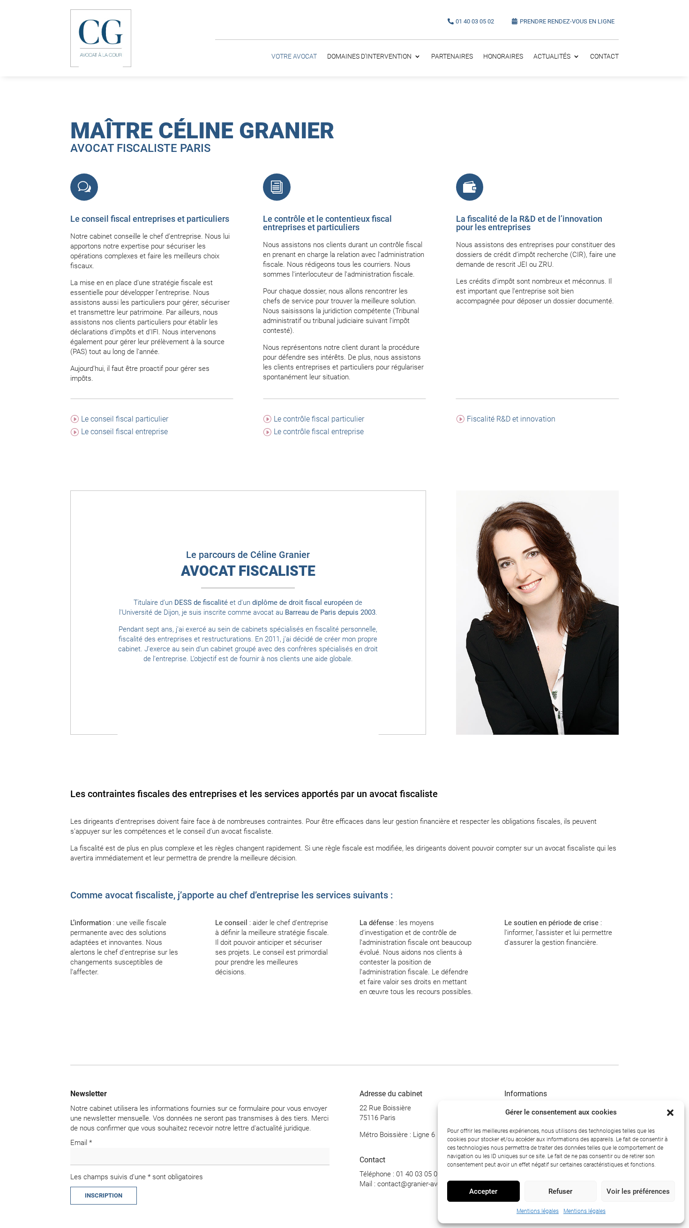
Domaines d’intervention (369, 56)
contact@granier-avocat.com (421, 1184)
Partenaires (452, 56)
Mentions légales (538, 1211)
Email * (81, 1142)
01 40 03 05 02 (475, 21)
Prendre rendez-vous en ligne (567, 21)
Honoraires (503, 56)
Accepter (483, 1191)
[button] (670, 1112)
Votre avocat (294, 56)
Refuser (560, 1191)
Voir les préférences (638, 1191)
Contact (604, 56)
